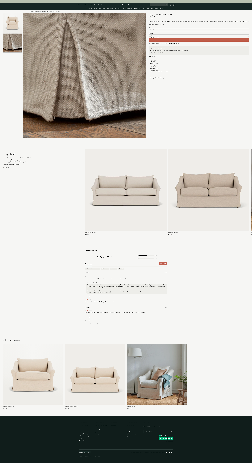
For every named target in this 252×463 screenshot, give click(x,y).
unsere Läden (82, 429)
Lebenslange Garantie (84, 431)
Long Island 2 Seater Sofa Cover (71, 406)
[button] (147, 255)
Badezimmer (117, 8)
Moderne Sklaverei (83, 440)
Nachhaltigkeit (82, 433)
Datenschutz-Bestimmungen (159, 452)
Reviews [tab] (88, 264)
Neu (152, 8)
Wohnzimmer (35, 11)
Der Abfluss (97, 435)
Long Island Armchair (131, 406)
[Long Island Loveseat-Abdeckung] (33, 374)
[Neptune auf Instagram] (172, 452)
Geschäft (78, 4)
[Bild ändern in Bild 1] (12, 23)
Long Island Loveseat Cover (8, 406)
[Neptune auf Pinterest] (169, 452)
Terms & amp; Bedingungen (137, 452)
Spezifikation (152, 56)
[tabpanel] (126, 297)
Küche (90, 8)
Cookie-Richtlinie (148, 452)
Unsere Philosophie (83, 425)
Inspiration (90, 4)
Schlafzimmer (110, 8)
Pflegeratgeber (98, 429)
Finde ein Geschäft (131, 427)
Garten (95, 8)
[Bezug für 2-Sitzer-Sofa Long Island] (95, 374)
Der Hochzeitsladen (115, 431)
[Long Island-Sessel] (157, 374)
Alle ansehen (6, 167)
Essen (99, 8)
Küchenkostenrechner (132, 435)
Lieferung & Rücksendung (156, 78)
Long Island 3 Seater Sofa (90, 232)
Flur (123, 8)
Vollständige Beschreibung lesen (156, 24)
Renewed (156, 8)
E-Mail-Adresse (148, 429)
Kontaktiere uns (130, 425)
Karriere (129, 436)
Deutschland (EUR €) (84, 452)
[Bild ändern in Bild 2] (12, 43)
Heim (31, 11)
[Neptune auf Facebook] (167, 452)
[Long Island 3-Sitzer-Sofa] (126, 190)
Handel (96, 433)
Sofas (40, 11)
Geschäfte (84, 4)
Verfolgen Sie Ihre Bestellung (101, 427)
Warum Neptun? (98, 4)
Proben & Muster (115, 429)
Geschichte (81, 427)
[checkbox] (121, 269)
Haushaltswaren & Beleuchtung (132, 8)
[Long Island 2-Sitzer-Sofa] (208, 190)
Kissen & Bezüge (45, 11)
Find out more (160, 52)
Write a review (163, 263)
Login (128, 433)
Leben (104, 8)
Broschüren (113, 425)
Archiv (161, 8)
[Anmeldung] (170, 4)
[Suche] (166, 5)
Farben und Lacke (145, 8)
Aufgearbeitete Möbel (84, 435)
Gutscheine (97, 431)
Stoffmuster (113, 427)
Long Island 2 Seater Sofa (173, 232)
